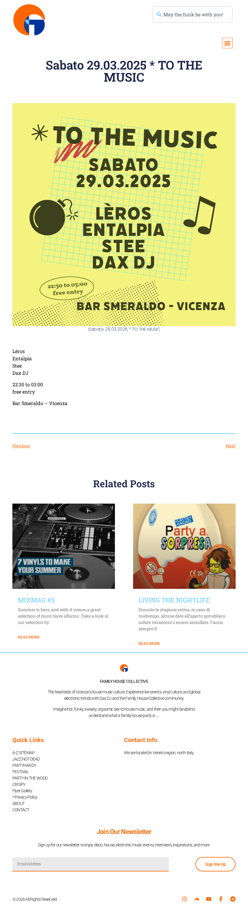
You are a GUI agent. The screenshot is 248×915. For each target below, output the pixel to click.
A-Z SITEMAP (23, 752)
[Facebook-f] (221, 899)
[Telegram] (233, 899)
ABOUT (18, 803)
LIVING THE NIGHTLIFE (174, 600)
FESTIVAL (20, 771)
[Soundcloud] (196, 899)
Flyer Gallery (22, 790)
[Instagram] (184, 899)
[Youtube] (208, 899)
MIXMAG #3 (36, 600)
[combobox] (192, 14)
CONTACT (20, 809)
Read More (29, 636)
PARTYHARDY (24, 765)
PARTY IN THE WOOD (29, 778)
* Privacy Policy (24, 797)
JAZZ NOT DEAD (26, 759)
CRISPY (18, 784)
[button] (227, 43)
